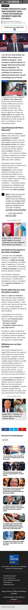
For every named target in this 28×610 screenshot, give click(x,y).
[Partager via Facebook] (5, 429)
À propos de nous (9, 576)
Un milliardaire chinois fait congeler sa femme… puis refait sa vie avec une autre (13, 543)
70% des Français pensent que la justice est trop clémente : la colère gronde (13, 473)
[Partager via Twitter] (14, 429)
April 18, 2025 (11, 215)
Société (5, 5)
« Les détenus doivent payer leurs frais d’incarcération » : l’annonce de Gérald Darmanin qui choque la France (13, 508)
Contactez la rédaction (14, 601)
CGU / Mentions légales (11, 580)
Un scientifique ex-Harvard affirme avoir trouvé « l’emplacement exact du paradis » (13, 457)
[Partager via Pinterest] (22, 429)
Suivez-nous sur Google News (14, 27)
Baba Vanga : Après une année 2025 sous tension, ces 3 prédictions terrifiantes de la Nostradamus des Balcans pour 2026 (13, 490)
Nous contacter (9, 578)
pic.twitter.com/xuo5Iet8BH (16, 210)
